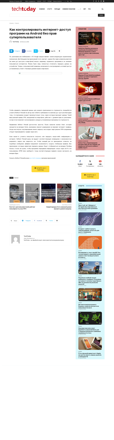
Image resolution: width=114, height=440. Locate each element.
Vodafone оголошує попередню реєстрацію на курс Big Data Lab (48, 193)
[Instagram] (96, 1)
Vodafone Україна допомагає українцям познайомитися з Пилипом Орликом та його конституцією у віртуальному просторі (88, 52)
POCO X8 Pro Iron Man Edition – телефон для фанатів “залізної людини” (64, 193)
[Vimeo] (101, 1)
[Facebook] (94, 1)
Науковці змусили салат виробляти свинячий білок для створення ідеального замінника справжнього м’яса (89, 330)
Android (16, 177)
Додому (11, 23)
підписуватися (100, 160)
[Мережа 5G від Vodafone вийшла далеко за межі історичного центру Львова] (90, 65)
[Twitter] (99, 1)
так (80, 160)
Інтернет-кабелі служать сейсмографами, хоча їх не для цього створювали (88, 230)
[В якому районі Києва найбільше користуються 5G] (90, 88)
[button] (102, 9)
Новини (17, 23)
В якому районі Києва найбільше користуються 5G (89, 99)
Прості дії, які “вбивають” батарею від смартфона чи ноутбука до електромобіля (87, 206)
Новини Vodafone (48, 200)
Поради (32, 201)
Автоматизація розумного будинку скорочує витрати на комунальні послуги (88, 306)
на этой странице (35, 158)
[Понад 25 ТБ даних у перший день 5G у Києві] (90, 110)
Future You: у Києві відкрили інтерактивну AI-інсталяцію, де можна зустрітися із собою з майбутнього (89, 145)
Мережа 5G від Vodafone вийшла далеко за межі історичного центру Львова (89, 76)
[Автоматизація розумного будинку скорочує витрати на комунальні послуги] (90, 294)
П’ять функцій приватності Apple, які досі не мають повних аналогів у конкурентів (89, 355)
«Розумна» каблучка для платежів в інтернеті (16, 193)
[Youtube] (104, 1)
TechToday (16, 41)
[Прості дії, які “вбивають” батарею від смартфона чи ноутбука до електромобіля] (90, 195)
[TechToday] (10, 42)
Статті (80, 203)
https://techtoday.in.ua (29, 238)
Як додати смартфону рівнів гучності (32, 193)
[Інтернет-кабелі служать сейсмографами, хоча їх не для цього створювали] (90, 218)
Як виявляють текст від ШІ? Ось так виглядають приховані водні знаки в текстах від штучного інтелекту (89, 255)
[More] (59, 51)
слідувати (90, 160)
